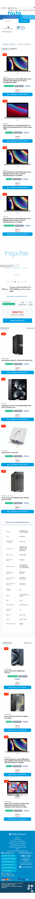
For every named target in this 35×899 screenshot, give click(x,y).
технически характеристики (17, 296)
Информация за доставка (17, 847)
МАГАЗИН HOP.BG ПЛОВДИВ (8, 858)
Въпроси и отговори (17, 841)
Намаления (4, 328)
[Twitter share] (25, 281)
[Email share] (15, 281)
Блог (17, 849)
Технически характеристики (17, 522)
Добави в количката (19, 94)
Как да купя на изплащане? (17, 843)
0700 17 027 (4, 8)
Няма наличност (17, 320)
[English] (34, 7)
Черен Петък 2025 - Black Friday (17, 851)
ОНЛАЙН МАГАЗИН (6, 870)
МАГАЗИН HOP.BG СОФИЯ (8, 855)
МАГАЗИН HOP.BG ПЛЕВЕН (8, 867)
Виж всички (31, 328)
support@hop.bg (13, 8)
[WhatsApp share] (22, 281)
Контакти (17, 839)
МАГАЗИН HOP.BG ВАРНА (8, 861)
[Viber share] (11, 281)
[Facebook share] (8, 281)
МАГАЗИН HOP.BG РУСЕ (7, 864)
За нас (17, 837)
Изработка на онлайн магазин (12, 886)
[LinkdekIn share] (18, 281)
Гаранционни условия (17, 845)
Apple (21, 623)
